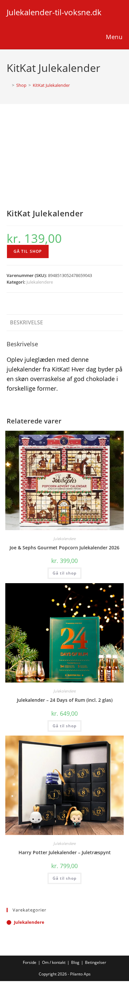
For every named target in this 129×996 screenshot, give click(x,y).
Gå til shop (28, 251)
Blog (75, 962)
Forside (29, 962)
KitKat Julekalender (51, 85)
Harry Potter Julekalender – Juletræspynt (65, 852)
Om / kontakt (53, 962)
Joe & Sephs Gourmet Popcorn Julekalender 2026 (64, 547)
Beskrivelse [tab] (26, 322)
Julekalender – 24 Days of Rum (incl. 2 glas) (64, 700)
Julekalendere (39, 282)
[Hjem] (8, 85)
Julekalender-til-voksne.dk (54, 12)
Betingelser (95, 962)
